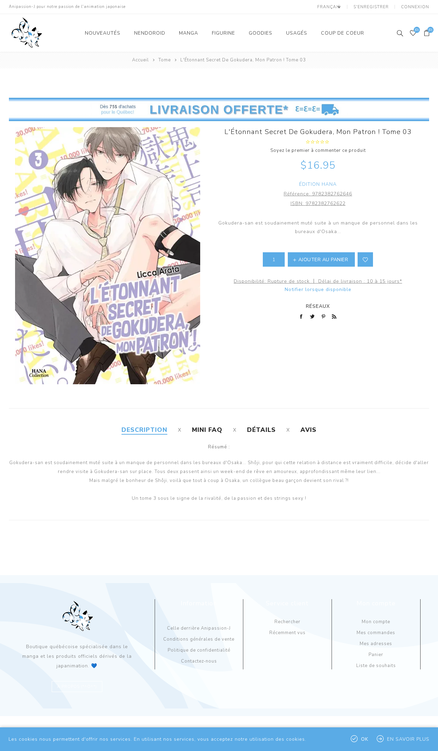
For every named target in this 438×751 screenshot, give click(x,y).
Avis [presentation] (308, 430)
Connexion (415, 7)
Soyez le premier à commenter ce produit (318, 150)
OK (364, 739)
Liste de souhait (365, 259)
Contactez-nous (199, 661)
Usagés (296, 33)
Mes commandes (376, 633)
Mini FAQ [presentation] (207, 430)
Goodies (260, 33)
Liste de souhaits (376, 666)
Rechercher (287, 622)
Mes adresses (376, 644)
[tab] (144, 430)
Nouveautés (102, 33)
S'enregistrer (371, 7)
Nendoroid (149, 33)
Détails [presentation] (261, 430)
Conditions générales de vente (198, 639)
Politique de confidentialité (199, 650)
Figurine (223, 33)
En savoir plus (408, 739)
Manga (188, 33)
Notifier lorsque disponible (318, 289)
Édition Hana (318, 184)
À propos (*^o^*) (77, 686)
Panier (376, 655)
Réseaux (318, 306)
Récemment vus (287, 633)
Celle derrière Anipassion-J (199, 628)
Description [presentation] (144, 430)
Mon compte (376, 622)
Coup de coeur (342, 33)
